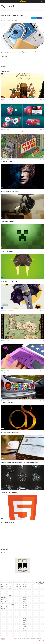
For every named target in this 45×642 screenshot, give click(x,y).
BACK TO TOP (41, 640)
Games (24, 603)
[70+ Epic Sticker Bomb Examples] (22, 387)
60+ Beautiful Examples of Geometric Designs (10, 281)
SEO (2, 603)
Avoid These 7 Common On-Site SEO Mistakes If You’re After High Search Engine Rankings (19, 462)
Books (24, 586)
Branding (3, 588)
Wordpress (11, 604)
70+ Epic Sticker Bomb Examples (7, 402)
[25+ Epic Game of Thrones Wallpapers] (22, 477)
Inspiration (18, 588)
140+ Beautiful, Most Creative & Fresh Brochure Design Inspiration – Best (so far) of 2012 (19, 131)
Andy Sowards (6, 18)
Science (25, 626)
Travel (24, 634)
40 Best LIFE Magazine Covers (7, 311)
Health (24, 611)
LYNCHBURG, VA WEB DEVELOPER (14, 638)
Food (24, 599)
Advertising (4, 584)
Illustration (18, 586)
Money (24, 618)
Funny (24, 601)
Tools (24, 632)
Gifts (24, 609)
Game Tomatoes (4, 549)
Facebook (39, 18)
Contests (18, 584)
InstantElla (3, 552)
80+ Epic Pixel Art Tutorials (6, 161)
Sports (25, 630)
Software (25, 628)
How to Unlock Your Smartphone (12, 15)
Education (25, 590)
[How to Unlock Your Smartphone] (22, 35)
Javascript (11, 597)
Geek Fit (25, 607)
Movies (24, 620)
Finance (3, 595)
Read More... (4, 56)
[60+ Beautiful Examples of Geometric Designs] (22, 266)
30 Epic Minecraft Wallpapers (7, 251)
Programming (12, 602)
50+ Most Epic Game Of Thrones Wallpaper (9, 191)
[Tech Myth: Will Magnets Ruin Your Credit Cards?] (22, 356)
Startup (3, 608)
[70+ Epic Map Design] (22, 326)
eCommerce (3, 590)
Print (17, 595)
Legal (2, 599)
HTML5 (10, 595)
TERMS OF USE (3, 639)
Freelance (3, 597)
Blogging (3, 586)
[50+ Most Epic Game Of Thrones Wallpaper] (22, 176)
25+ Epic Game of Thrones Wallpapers (9, 492)
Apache (10, 584)
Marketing (3, 601)
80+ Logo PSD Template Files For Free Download (11, 522)
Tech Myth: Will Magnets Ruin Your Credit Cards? (11, 372)
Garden (25, 605)
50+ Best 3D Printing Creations (7, 221)
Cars (24, 588)
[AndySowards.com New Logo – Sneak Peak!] (22, 417)
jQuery (10, 599)
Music (24, 622)
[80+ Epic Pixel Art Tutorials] (22, 146)
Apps (10, 586)
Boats (24, 584)
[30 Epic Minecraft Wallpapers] (22, 236)
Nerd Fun (25, 624)
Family (24, 595)
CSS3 (10, 593)
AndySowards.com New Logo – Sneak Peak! (10, 432)
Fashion (25, 597)
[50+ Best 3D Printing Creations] (22, 206)
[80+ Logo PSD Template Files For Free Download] (22, 507)
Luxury (24, 616)
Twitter (34, 18)
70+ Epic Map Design (5, 341)
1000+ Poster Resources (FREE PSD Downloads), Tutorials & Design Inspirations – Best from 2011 (20, 100)
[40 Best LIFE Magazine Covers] (22, 296)
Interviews (18, 590)
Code (10, 588)
